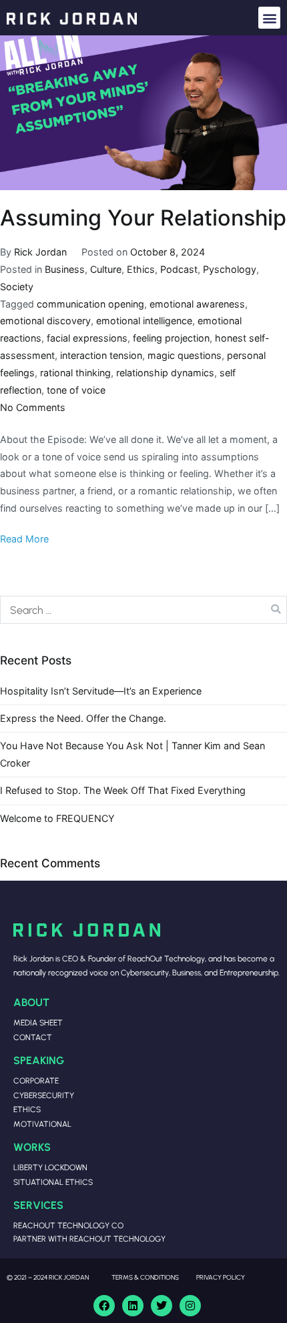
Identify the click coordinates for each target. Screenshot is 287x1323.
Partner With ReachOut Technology (89, 1239)
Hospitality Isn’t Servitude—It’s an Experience (101, 691)
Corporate (36, 1080)
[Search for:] (143, 610)
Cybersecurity (43, 1095)
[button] (269, 18)
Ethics (141, 269)
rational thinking (75, 372)
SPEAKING (38, 1060)
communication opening (90, 304)
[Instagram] (190, 1305)
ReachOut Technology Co (68, 1225)
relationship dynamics (165, 372)
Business (65, 269)
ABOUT (31, 1002)
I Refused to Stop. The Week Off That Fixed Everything (123, 790)
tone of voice (76, 390)
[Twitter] (161, 1305)
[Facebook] (104, 1305)
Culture (105, 269)
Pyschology (229, 269)
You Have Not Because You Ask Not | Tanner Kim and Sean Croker (132, 754)
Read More (24, 538)
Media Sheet (38, 1022)
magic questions (185, 355)
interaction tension (101, 355)
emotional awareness (197, 304)
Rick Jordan (40, 252)
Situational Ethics (53, 1182)
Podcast (179, 269)
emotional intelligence (144, 320)
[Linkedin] (133, 1305)
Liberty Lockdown (50, 1167)
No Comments (32, 407)
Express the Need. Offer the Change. (83, 718)
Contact (32, 1037)
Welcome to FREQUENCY (57, 818)
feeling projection (171, 338)
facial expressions (87, 338)
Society (16, 286)
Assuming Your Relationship (143, 218)
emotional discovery (45, 320)
